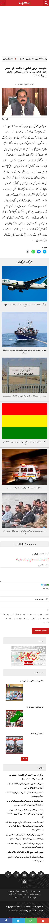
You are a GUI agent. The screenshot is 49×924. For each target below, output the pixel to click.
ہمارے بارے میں (19, 898)
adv (40, 892)
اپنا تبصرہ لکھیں (44, 565)
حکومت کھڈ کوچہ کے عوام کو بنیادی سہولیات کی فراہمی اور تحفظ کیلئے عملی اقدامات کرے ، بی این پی (24, 803)
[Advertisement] (24, 29)
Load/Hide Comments (24, 544)
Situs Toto (11, 917)
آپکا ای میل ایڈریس (42, 599)
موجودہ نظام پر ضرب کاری (35, 707)
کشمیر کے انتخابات (36, 733)
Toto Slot (18, 917)
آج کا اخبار (25, 892)
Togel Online (36, 917)
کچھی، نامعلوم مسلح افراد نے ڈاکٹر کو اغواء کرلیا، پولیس (25, 852)
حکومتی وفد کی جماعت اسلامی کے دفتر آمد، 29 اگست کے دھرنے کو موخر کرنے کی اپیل (25, 845)
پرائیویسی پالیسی (35, 895)
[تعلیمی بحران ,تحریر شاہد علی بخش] (14, 693)
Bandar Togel (27, 917)
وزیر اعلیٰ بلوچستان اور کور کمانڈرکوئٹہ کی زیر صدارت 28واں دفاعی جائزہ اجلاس (24, 532)
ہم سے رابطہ (32, 898)
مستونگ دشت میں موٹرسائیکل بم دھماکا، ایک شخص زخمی (24, 487)
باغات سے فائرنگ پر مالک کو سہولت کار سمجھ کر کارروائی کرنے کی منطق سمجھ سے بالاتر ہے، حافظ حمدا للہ (25, 813)
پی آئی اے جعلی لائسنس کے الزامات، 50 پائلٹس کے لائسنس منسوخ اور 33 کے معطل (26, 777)
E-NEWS (33, 892)
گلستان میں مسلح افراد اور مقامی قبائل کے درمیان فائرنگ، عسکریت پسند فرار (24, 397)
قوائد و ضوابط (22, 895)
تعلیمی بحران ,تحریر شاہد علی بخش (31, 680)
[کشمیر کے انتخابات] (14, 745)
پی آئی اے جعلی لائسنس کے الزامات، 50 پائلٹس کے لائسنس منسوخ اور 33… (24, 306)
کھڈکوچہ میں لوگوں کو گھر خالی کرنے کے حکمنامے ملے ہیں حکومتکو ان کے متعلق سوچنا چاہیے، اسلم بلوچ (24, 836)
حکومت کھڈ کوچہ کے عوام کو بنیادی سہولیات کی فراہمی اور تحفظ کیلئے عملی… (24, 443)
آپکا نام (46, 588)
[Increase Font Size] (7, 119)
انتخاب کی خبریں (13, 892)
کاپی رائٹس (12, 895)
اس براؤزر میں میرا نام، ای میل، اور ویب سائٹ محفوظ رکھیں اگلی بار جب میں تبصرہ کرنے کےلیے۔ (24, 618)
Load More (24, 758)
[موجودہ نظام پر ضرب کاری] (14, 719)
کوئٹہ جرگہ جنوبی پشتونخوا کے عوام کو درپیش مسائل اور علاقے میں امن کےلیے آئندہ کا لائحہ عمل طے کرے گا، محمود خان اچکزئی (24, 826)
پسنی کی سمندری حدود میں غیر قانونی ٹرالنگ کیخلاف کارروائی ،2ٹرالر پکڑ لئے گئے (24, 351)
